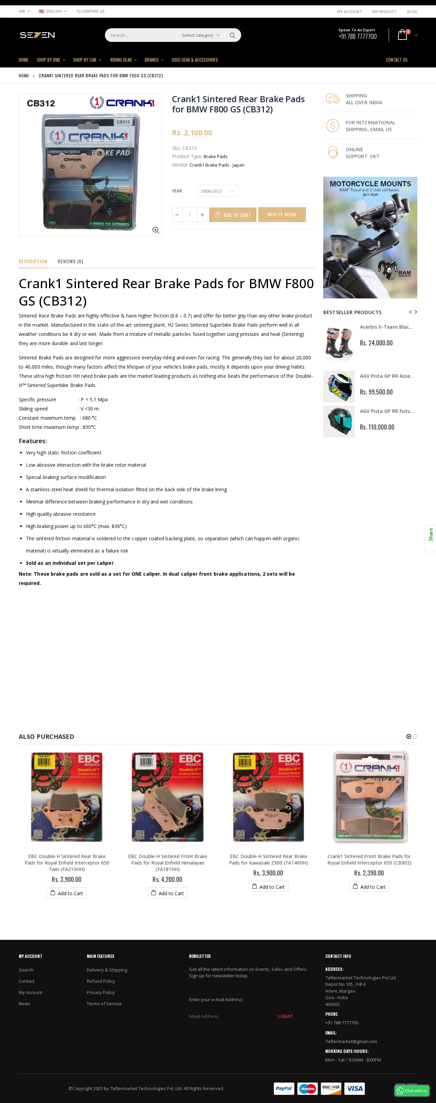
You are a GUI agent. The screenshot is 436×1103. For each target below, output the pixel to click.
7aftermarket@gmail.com (351, 1041)
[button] (409, 736)
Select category (198, 35)
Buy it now (282, 214)
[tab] (33, 261)
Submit (285, 1016)
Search (232, 35)
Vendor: (180, 164)
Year (177, 191)
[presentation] (409, 311)
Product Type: (187, 156)
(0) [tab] (70, 261)
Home (24, 75)
